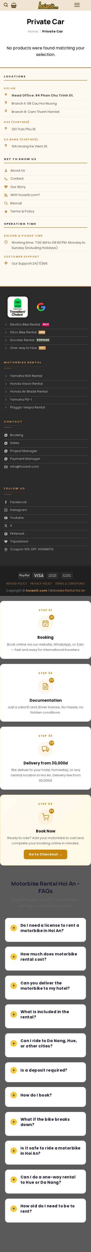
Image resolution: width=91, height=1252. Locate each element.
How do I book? (36, 1095)
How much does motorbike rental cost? (48, 956)
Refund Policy (16, 584)
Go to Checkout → (45, 854)
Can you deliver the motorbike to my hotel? (45, 985)
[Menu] (77, 5)
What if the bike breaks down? (45, 1122)
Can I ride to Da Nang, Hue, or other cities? (48, 1043)
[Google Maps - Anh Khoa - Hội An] (41, 307)
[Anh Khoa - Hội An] (15, 307)
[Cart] (13, 5)
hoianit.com (36, 590)
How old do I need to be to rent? (47, 1208)
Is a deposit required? (43, 1070)
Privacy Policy (41, 584)
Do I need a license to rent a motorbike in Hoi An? (49, 928)
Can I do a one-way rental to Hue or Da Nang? (48, 1179)
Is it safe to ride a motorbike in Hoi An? (50, 1150)
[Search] (6, 5)
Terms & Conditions (70, 584)
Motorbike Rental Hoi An (67, 590)
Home (33, 31)
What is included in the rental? (44, 1014)
